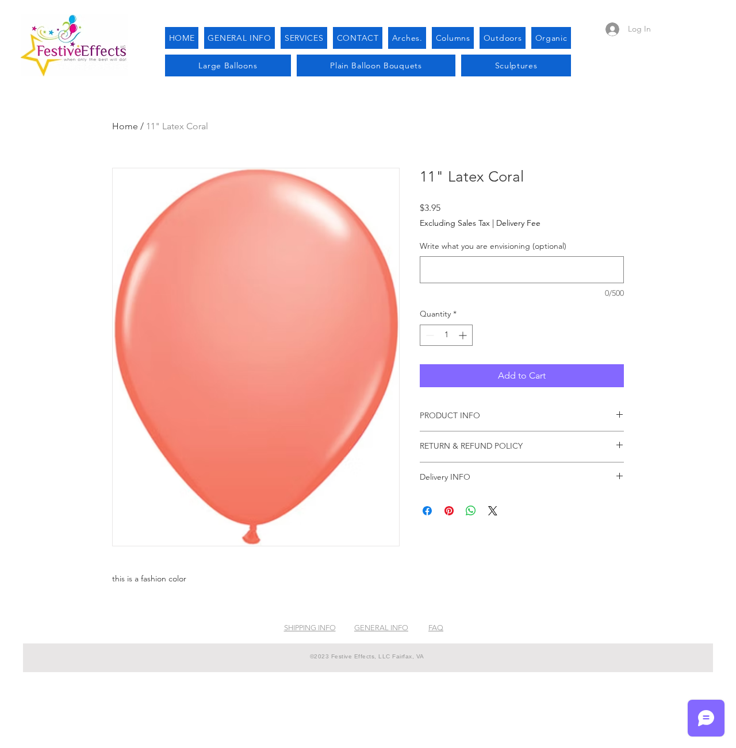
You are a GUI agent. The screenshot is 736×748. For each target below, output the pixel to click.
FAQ (435, 627)
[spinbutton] (446, 335)
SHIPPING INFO (310, 627)
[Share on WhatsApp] (471, 511)
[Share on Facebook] (427, 511)
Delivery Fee (518, 223)
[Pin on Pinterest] (449, 511)
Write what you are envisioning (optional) (493, 246)
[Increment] (464, 335)
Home (125, 126)
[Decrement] (428, 335)
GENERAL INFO (381, 627)
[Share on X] (493, 511)
